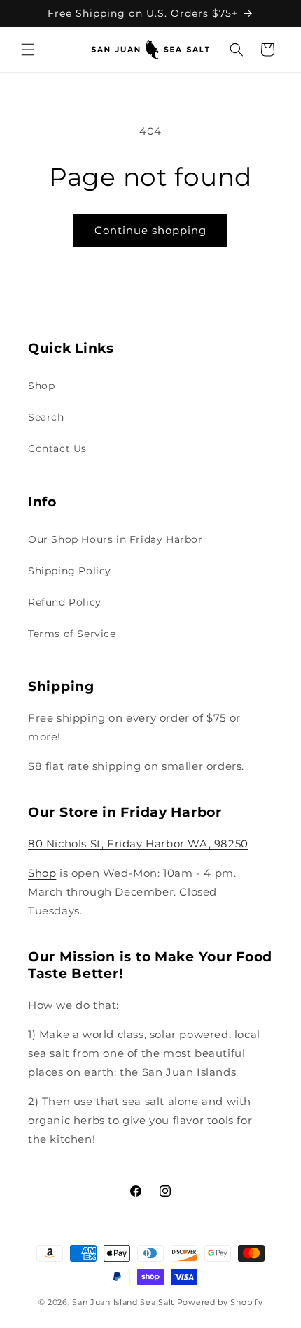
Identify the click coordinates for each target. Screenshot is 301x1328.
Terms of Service (72, 633)
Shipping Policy (69, 570)
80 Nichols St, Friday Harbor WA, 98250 (138, 843)
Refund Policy (65, 602)
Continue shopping (150, 230)
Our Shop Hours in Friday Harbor (115, 539)
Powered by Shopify (220, 1302)
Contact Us (57, 448)
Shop (41, 385)
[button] (28, 49)
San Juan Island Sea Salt (124, 1302)
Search (46, 417)
